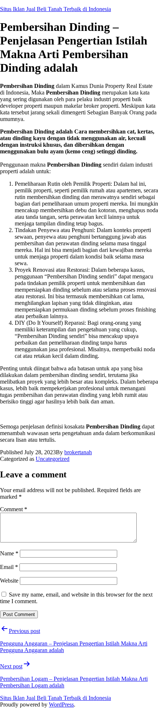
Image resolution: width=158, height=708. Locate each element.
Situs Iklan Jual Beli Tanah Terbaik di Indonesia (55, 9)
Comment (13, 509)
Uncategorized (52, 459)
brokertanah (78, 452)
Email (9, 567)
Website (9, 580)
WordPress (61, 704)
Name (9, 553)
